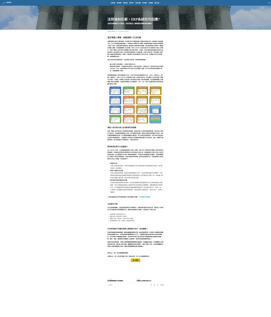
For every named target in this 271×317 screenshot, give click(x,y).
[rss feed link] (163, 285)
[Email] (161, 285)
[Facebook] (151, 285)
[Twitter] (154, 285)
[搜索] (269, 2)
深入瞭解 (135, 260)
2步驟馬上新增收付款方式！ (144, 281)
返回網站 (110, 285)
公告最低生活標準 (144, 197)
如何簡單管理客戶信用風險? (115, 281)
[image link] (6, 2)
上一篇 (109, 279)
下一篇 (137, 279)
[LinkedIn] (158, 285)
